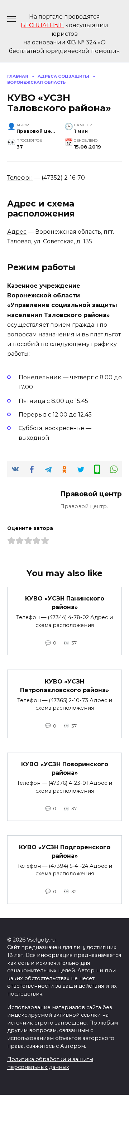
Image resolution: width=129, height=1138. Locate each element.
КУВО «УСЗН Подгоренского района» (64, 851)
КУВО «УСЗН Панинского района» (64, 603)
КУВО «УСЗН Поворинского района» (64, 768)
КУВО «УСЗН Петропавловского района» (64, 685)
